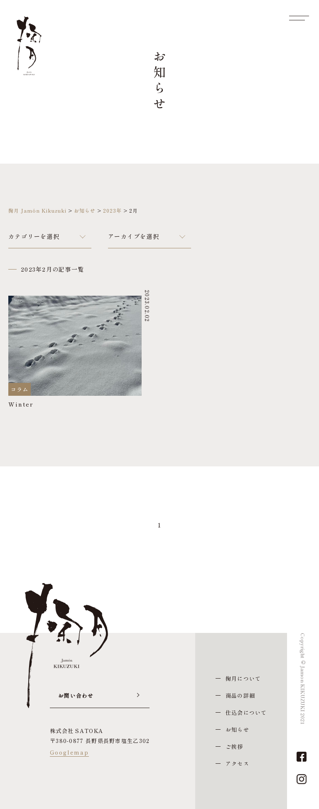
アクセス (237, 763)
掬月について (243, 678)
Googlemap (69, 752)
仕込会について (246, 712)
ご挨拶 (234, 746)
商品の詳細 (240, 695)
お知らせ (237, 729)
